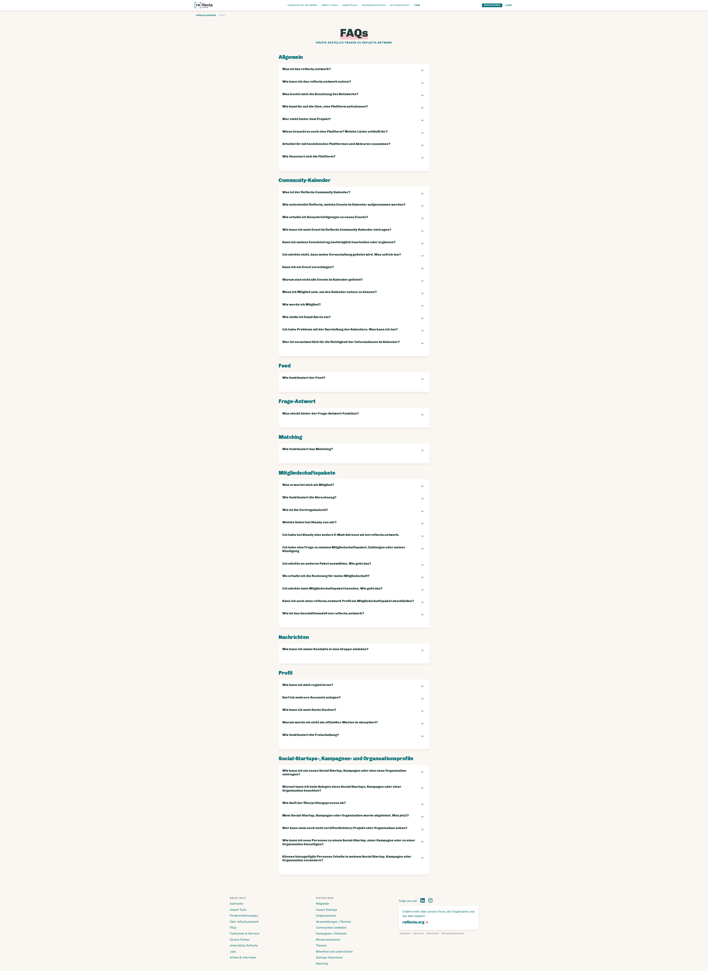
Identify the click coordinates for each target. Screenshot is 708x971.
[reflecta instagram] (430, 901)
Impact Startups (326, 910)
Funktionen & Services (245, 934)
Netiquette (405, 933)
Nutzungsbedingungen (452, 933)
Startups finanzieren (329, 958)
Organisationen (326, 916)
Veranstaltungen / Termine (333, 922)
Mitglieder (322, 904)
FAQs (233, 928)
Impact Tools (238, 910)
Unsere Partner (240, 940)
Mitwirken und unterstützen (334, 952)
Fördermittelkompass (244, 916)
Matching (322, 964)
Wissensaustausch (328, 940)
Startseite (236, 904)
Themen (321, 946)
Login (508, 5)
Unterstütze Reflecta (244, 946)
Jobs (233, 952)
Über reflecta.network (244, 922)
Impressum (418, 933)
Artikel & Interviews (243, 958)
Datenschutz (432, 933)
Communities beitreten (331, 928)
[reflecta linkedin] (422, 901)
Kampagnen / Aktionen (331, 934)
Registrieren (492, 5)
